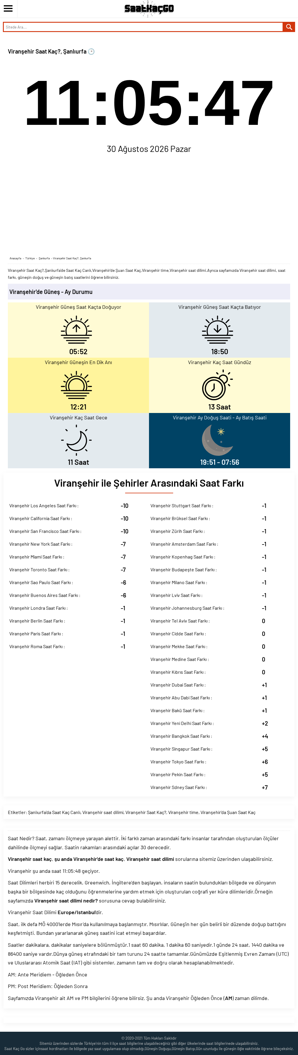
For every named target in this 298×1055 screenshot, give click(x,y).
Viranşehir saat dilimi (102, 812)
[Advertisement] (149, 206)
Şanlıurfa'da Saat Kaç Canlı (54, 812)
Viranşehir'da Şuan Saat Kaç (228, 812)
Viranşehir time (183, 812)
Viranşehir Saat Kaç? (145, 812)
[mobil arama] (289, 27)
